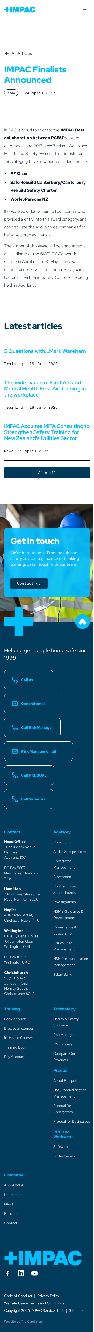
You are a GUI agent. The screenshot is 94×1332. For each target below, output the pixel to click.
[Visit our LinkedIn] (21, 1273)
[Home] (43, 1258)
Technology (64, 1009)
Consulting (62, 842)
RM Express (62, 1044)
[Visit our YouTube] (34, 1273)
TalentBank (62, 974)
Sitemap (76, 1310)
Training (12, 1009)
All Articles (21, 53)
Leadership (13, 1194)
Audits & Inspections (69, 851)
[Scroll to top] (82, 621)
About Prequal (65, 1080)
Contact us (29, 583)
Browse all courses (19, 1028)
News (8, 1204)
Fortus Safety (64, 1156)
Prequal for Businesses (71, 1121)
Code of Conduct (18, 1295)
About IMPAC (15, 1185)
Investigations (64, 902)
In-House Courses (18, 1037)
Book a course (15, 1019)
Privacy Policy (48, 1295)
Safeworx (61, 1146)
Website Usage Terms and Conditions (34, 1303)
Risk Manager (64, 1034)
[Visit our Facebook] (7, 1273)
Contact (10, 1223)
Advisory (62, 832)
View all (47, 472)
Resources (12, 1213)
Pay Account (14, 1056)
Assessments (63, 876)
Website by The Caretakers (23, 1321)
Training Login (15, 1047)
